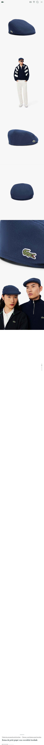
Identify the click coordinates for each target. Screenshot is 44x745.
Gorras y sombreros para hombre (31, 737)
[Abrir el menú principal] (41, 2)
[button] (34, 2)
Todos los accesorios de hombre (11, 737)
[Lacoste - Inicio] (3, 2)
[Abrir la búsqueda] (37, 2)
